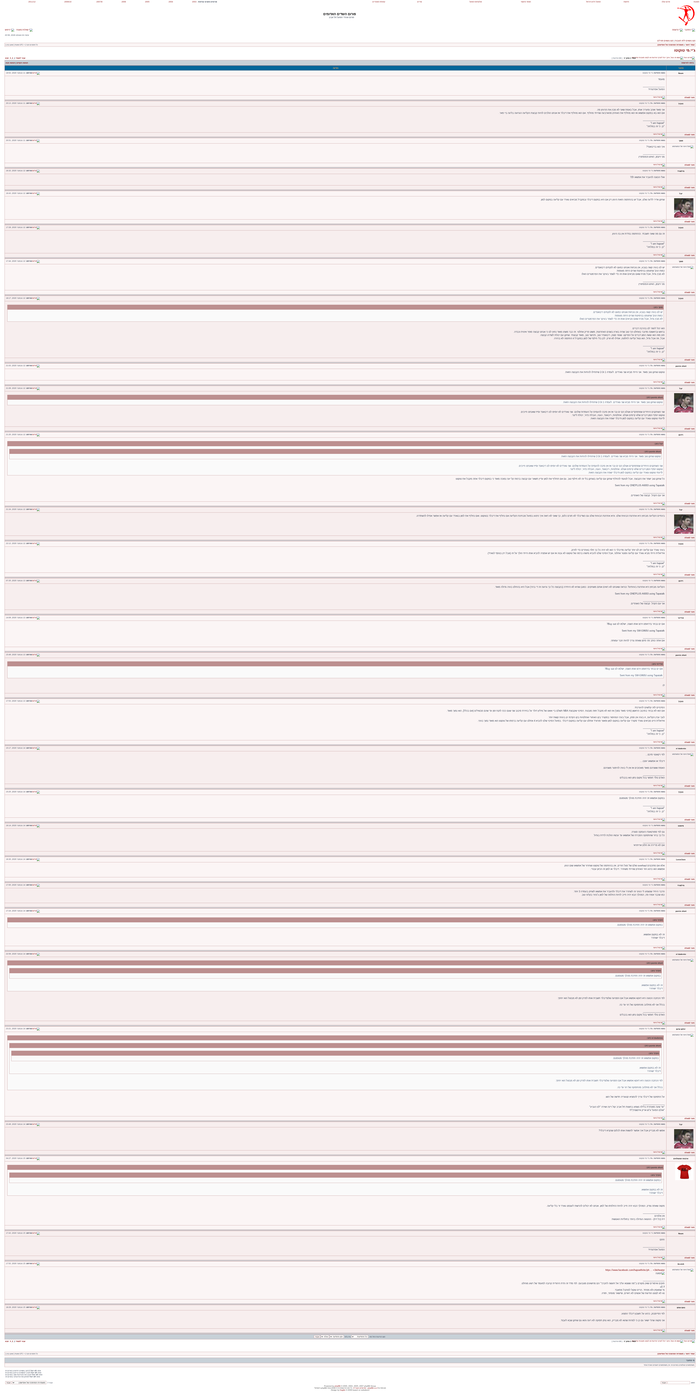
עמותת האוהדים (378, 2)
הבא (7, 58)
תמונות (696, 2)
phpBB (338, 1386)
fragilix (342, 1390)
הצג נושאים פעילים (665, 41)
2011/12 (32, 2)
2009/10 (67, 2)
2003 (194, 2)
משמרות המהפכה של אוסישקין (670, 45)
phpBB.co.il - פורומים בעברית (365, 1388)
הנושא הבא (10, 63)
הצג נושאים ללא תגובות (685, 41)
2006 (124, 2)
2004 (171, 2)
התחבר (688, 30)
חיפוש (8, 30)
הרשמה (675, 30)
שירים (419, 2)
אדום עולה (666, 2)
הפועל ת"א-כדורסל (593, 2)
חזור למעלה (690, 97)
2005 (147, 2)
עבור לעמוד (20, 58)
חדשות (626, 2)
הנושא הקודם (22, 63)
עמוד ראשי (690, 45)
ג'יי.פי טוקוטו (684, 50)
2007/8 (99, 2)
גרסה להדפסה (687, 63)
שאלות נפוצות (22, 30)
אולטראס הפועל (475, 2)
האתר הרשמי (526, 2)
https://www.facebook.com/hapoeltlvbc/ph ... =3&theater (635, 1270)
